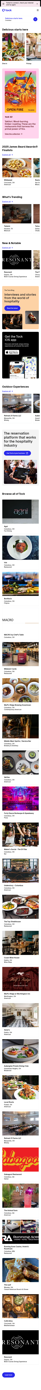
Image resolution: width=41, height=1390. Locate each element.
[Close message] (37, 3)
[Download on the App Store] (20, 352)
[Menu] (37, 10)
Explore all (6, 155)
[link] (16, 172)
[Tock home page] (7, 10)
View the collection (12, 134)
